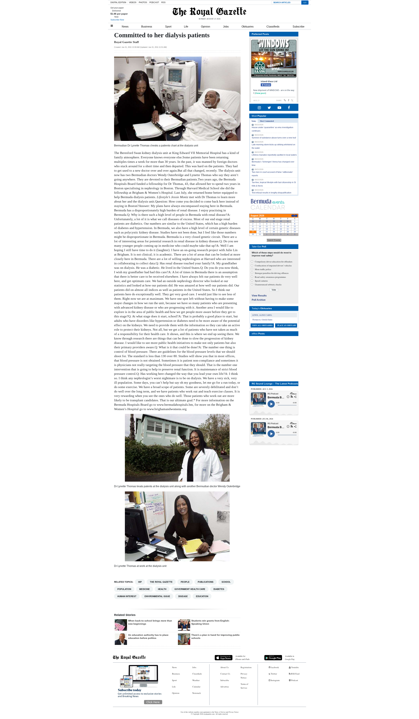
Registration (246, 667)
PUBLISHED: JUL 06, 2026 (262, 418)
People (185, 581)
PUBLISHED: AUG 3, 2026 (262, 389)
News (125, 26)
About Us (224, 667)
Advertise (224, 686)
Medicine (144, 589)
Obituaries (248, 26)
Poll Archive (258, 299)
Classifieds (272, 26)
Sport (168, 26)
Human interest (126, 596)
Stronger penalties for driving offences (272, 273)
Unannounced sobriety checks (268, 284)
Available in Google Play (290, 657)
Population (124, 589)
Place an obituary (286, 325)
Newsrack (196, 693)
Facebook (274, 667)
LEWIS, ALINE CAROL (262, 315)
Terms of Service (244, 686)
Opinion (205, 26)
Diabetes (218, 589)
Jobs (226, 26)
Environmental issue (157, 596)
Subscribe (298, 26)
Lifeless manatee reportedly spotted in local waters (274, 155)
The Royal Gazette (161, 581)
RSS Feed (295, 673)
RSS (163, 2)
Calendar (196, 686)
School (226, 581)
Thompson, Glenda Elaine (262, 319)
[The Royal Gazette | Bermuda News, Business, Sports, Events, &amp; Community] (209, 11)
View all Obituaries (262, 325)
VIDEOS (132, 2)
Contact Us (225, 673)
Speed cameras (261, 280)
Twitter (273, 673)
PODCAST (154, 2)
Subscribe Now (117, 20)
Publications (205, 581)
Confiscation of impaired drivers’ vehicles (273, 265)
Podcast (294, 680)
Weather (196, 680)
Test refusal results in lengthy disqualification (271, 193)
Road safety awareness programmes (270, 276)
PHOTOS (143, 2)
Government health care (189, 589)
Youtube (295, 667)
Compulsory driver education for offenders (273, 261)
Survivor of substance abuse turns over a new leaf (274, 138)
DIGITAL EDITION (118, 2)
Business (146, 26)
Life (186, 26)
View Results (259, 295)
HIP (140, 581)
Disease (183, 596)
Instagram (275, 680)
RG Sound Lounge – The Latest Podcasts (275, 383)
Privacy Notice (244, 675)
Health (162, 589)
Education (202, 596)
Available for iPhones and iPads (242, 657)
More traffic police (263, 269)
